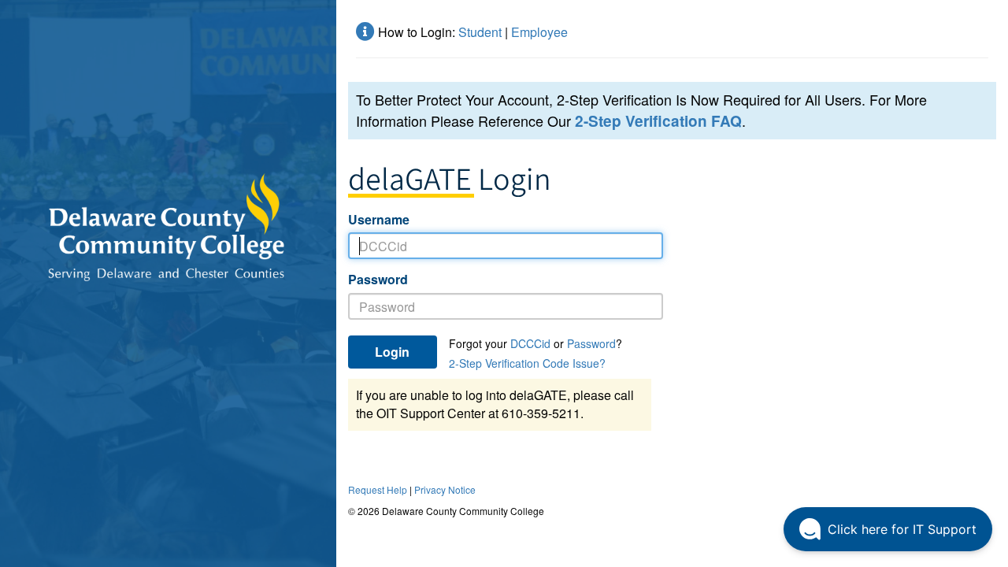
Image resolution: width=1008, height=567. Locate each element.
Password (378, 279)
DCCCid (530, 343)
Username (379, 219)
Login (392, 352)
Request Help (377, 489)
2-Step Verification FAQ (658, 121)
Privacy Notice (445, 489)
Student (480, 32)
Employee (539, 32)
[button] (888, 529)
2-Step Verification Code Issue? (527, 363)
